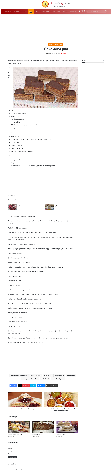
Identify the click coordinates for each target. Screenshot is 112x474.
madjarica (48, 375)
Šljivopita (21, 205)
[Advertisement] (56, 27)
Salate (58, 11)
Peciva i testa (45, 11)
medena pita (60, 375)
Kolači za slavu (36, 375)
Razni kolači (58, 44)
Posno (24, 11)
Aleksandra (50, 53)
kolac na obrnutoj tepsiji (19, 375)
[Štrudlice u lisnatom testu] (19, 427)
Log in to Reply (12, 457)
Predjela (16, 11)
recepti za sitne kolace (30, 379)
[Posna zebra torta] (43, 427)
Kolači (30, 11)
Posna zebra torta (37, 434)
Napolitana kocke (60, 205)
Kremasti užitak (60, 434)
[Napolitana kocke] (49, 207)
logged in (17, 469)
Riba (53, 11)
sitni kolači (45, 379)
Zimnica (65, 11)
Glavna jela (8, 11)
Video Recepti (73, 11)
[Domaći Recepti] (56, 4)
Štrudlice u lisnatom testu (15, 434)
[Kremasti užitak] (67, 427)
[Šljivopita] (12, 207)
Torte (37, 11)
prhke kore (71, 375)
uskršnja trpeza (58, 379)
